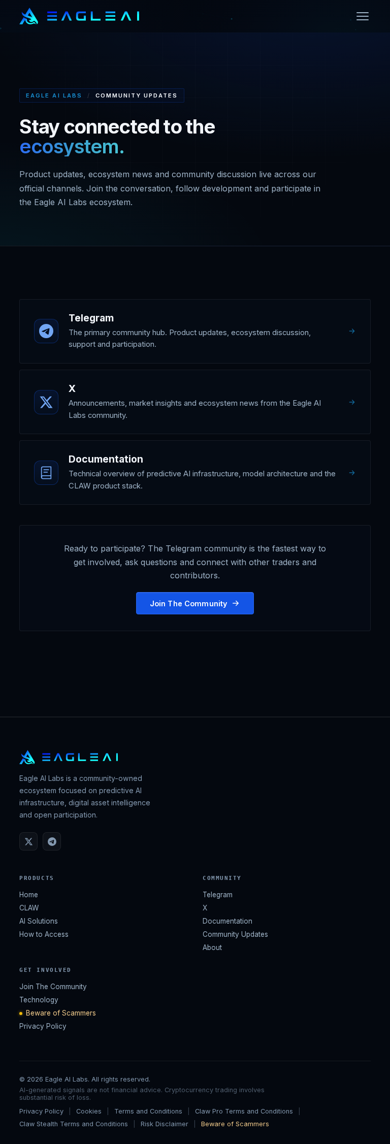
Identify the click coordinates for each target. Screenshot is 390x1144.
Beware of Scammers (61, 1013)
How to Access (44, 934)
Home (28, 895)
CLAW (29, 908)
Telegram (218, 895)
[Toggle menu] (362, 16)
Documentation (227, 921)
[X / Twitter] (28, 841)
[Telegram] (52, 841)
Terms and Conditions (148, 1111)
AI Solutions (38, 921)
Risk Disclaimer (164, 1124)
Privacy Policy (43, 1026)
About (212, 947)
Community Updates (235, 934)
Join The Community (189, 603)
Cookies (89, 1111)
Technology (38, 1000)
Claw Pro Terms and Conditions (244, 1111)
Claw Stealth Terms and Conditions (73, 1124)
